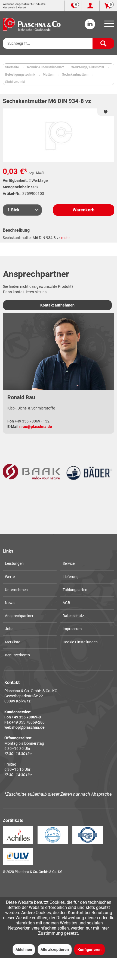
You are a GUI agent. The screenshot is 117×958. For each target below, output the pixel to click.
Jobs (9, 629)
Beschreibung (16, 230)
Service (69, 563)
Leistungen (14, 563)
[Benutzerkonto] (90, 6)
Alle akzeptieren (55, 949)
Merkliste (12, 642)
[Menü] (108, 25)
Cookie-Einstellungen (80, 642)
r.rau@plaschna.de (35, 426)
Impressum (72, 629)
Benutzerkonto (17, 655)
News (9, 603)
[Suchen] (103, 43)
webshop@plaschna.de (24, 727)
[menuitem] (108, 25)
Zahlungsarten (75, 590)
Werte (10, 577)
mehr (65, 238)
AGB (66, 603)
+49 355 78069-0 (26, 717)
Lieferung (71, 577)
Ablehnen (24, 949)
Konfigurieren (89, 949)
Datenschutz (73, 616)
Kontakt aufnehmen (57, 305)
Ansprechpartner (19, 616)
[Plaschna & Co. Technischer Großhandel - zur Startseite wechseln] (32, 24)
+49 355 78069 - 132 (32, 421)
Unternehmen (16, 590)
